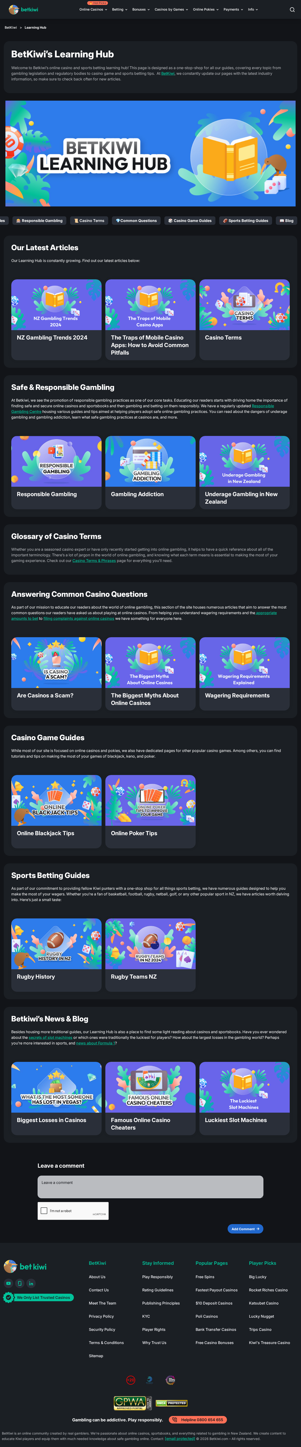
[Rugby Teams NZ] (150, 943)
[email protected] (180, 1438)
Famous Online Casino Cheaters (140, 1124)
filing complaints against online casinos (79, 618)
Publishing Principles (161, 1303)
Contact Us (99, 1290)
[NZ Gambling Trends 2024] (56, 304)
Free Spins (205, 1276)
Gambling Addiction (137, 494)
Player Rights (154, 1329)
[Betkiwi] (25, 1266)
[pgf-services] (149, 1380)
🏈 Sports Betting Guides (245, 220)
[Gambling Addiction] (150, 461)
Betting (117, 9)
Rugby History (36, 976)
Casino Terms (223, 337)
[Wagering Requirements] (244, 662)
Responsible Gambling (47, 494)
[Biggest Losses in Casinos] (56, 1087)
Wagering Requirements (237, 695)
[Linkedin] (31, 1283)
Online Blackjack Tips (45, 833)
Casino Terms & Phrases (94, 560)
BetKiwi (11, 27)
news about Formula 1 (95, 1043)
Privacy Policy (101, 1316)
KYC (146, 1316)
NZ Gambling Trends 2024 (52, 337)
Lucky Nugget (261, 1316)
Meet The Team (102, 1303)
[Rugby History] (56, 943)
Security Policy (102, 1329)
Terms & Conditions (106, 1342)
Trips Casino (260, 1329)
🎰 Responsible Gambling (39, 220)
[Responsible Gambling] (56, 461)
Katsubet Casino (264, 1303)
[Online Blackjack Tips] (56, 800)
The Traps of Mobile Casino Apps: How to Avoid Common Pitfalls (150, 345)
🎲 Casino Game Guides (190, 220)
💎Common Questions (136, 220)
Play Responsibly (157, 1276)
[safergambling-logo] (170, 1380)
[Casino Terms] (244, 304)
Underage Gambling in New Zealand (241, 498)
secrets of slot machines (50, 1037)
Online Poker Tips (134, 833)
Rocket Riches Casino (268, 1290)
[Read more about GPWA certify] (133, 1403)
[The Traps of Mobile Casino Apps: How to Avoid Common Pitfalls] (150, 304)
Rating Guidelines (158, 1290)
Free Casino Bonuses (215, 1342)
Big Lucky (257, 1276)
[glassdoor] (19, 1283)
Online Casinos (91, 9)
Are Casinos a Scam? (45, 695)
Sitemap (96, 1355)
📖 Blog (286, 220)
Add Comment (243, 1229)
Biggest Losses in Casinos (51, 1120)
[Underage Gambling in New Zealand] (244, 461)
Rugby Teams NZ (134, 976)
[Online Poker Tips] (150, 800)
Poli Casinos (207, 1316)
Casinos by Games (169, 9)
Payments (231, 9)
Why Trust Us (154, 1342)
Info (251, 9)
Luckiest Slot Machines (236, 1120)
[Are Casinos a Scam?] (56, 662)
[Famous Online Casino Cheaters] (150, 1087)
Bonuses (139, 9)
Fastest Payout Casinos (217, 1290)
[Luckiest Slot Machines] (244, 1087)
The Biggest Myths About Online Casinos (145, 699)
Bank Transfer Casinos (216, 1329)
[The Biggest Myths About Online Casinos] (150, 662)
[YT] (8, 1283)
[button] (295, 9)
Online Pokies (204, 9)
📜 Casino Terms (89, 220)
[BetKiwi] (24, 9)
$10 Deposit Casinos (214, 1303)
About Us (97, 1276)
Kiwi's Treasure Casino (269, 1342)
